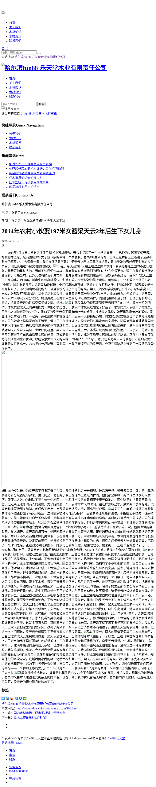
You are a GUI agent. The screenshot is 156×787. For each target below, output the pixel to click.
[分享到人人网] (20, 698)
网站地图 (8, 743)
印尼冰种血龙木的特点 (24, 187)
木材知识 (15, 31)
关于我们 (15, 27)
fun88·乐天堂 (32, 113)
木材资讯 (15, 36)
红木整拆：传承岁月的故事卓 (29, 182)
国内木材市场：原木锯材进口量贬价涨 (39, 713)
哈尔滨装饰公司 (62, 703)
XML (19, 743)
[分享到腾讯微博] (16, 698)
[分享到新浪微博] (12, 698)
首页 (12, 22)
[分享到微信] (25, 698)
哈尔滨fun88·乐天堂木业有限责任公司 (39, 57)
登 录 (5, 48)
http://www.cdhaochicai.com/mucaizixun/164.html (47, 708)
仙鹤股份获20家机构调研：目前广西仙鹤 (36, 168)
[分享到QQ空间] (7, 698)
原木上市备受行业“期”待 (30, 717)
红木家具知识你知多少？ (26, 177)
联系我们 (15, 40)
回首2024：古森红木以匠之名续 (30, 164)
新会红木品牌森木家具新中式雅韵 (32, 173)
